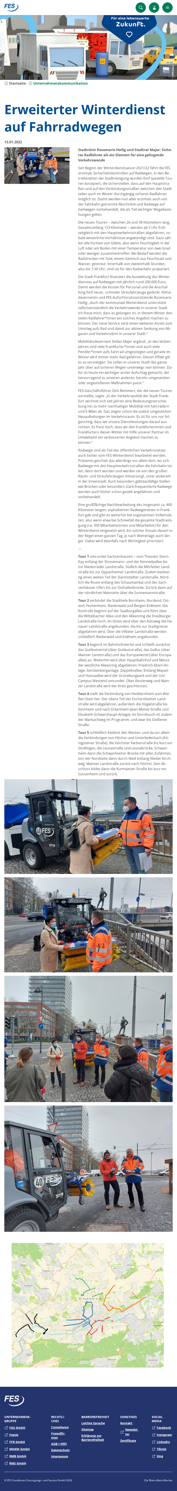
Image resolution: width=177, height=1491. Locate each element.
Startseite (17, 83)
